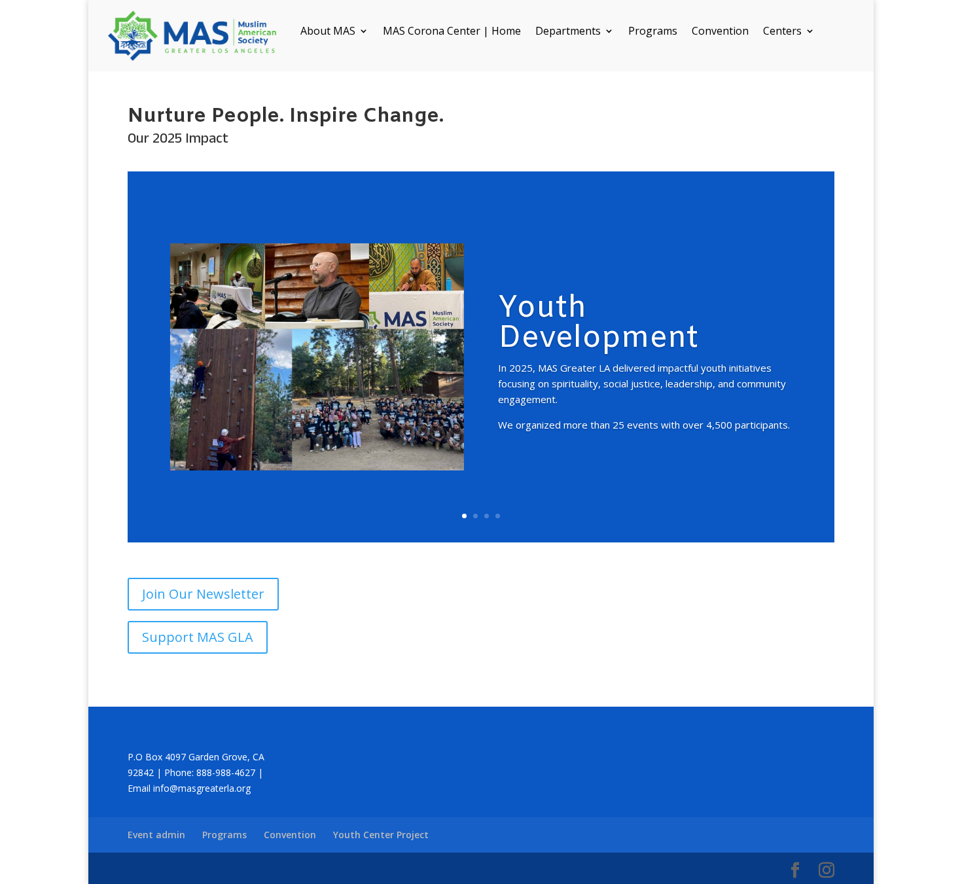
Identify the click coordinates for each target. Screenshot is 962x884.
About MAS (327, 32)
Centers (782, 32)
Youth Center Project (381, 834)
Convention (720, 32)
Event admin (156, 834)
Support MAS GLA (197, 637)
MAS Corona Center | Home (452, 32)
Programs (652, 32)
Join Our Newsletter (203, 594)
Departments (568, 32)
